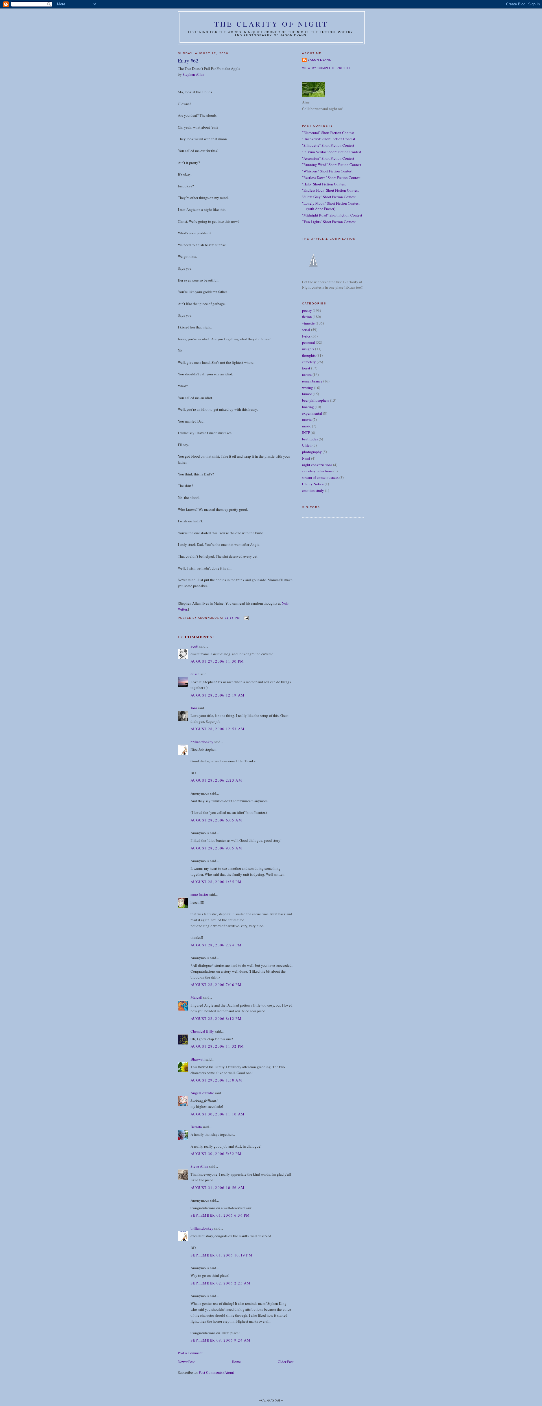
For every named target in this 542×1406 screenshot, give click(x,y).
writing (307, 387)
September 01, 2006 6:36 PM (220, 1215)
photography (312, 451)
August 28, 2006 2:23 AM (216, 780)
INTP (306, 432)
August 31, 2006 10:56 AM (217, 1187)
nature (307, 374)
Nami (306, 458)
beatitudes (310, 439)
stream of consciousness (320, 477)
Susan (195, 673)
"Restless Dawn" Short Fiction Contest (331, 177)
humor (307, 393)
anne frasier (199, 894)
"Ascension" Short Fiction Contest (328, 158)
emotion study (313, 490)
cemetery (309, 361)
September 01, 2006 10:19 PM (221, 1255)
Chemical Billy (202, 1031)
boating (308, 406)
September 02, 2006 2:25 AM (221, 1283)
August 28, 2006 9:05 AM (216, 848)
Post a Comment (190, 1352)
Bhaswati (198, 1059)
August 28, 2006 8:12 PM (216, 1018)
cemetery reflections (317, 470)
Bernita (196, 1126)
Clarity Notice (313, 483)
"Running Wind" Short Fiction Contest (331, 164)
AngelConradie (202, 1092)
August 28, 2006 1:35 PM (216, 881)
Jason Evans (319, 59)
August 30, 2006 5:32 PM (216, 1153)
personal (308, 342)
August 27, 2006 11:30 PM (217, 661)
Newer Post (186, 1361)
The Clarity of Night (271, 24)
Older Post (286, 1361)
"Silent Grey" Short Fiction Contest (329, 196)
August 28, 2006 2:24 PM (216, 945)
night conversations (317, 464)
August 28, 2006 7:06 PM (216, 984)
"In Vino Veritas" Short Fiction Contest (331, 151)
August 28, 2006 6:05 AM (216, 820)
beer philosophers (315, 400)
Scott (194, 646)
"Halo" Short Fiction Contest (324, 184)
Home (236, 1361)
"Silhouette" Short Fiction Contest (328, 145)
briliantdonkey (202, 741)
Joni (194, 707)
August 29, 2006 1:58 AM (216, 1080)
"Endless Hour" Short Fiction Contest (330, 190)
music (306, 426)
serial (306, 329)
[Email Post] (246, 617)
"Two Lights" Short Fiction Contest (329, 221)
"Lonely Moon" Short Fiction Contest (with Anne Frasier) (331, 206)
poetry (307, 310)
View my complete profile (326, 68)
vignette (308, 323)
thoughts (309, 355)
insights (308, 348)
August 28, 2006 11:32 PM (217, 1046)
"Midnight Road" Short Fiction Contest (332, 215)
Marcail (196, 997)
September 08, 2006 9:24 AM (221, 1340)
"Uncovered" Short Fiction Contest (328, 138)
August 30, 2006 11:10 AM (217, 1114)
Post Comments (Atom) (216, 1372)
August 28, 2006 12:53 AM (217, 728)
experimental (312, 413)
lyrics (306, 336)
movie (307, 419)
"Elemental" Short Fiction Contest (328, 132)
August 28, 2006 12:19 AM (217, 695)
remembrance (312, 381)
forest (306, 368)
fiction (307, 316)
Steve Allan (199, 1166)
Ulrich (307, 445)
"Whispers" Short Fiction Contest (327, 171)
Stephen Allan (193, 74)
